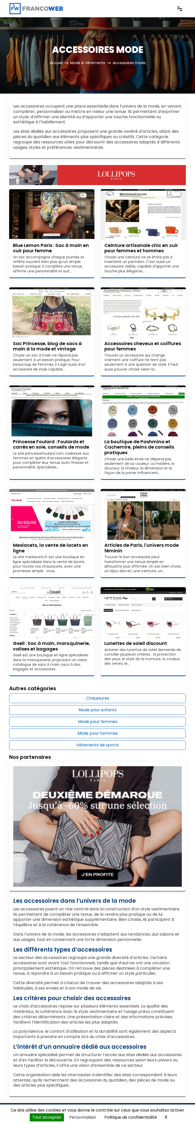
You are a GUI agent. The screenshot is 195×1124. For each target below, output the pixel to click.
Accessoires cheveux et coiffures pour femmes (142, 346)
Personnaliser (82, 1117)
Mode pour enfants (97, 710)
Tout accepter (46, 1117)
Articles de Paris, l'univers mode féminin (141, 548)
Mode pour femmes (97, 721)
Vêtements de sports (97, 745)
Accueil (56, 62)
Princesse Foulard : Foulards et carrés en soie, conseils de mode (51, 444)
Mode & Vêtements (87, 62)
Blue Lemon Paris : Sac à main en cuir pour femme (51, 248)
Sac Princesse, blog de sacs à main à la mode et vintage (47, 346)
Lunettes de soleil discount (135, 643)
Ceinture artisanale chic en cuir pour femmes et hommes (141, 248)
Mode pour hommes (97, 733)
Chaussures (97, 698)
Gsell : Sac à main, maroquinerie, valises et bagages (51, 646)
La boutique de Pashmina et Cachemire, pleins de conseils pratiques (139, 447)
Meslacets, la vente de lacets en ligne (50, 548)
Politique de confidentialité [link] (130, 1117)
